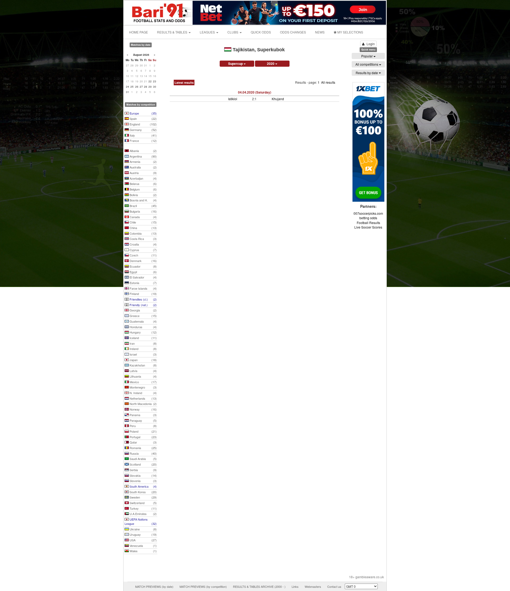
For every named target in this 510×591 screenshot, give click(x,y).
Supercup (236, 63)
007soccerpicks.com (368, 213)
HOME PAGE (138, 32)
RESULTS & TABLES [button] (172, 32)
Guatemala (143, 321)
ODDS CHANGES (293, 32)
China (143, 228)
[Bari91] (158, 12)
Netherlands (143, 398)
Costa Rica (143, 239)
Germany (143, 130)
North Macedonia (143, 404)
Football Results (368, 222)
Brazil (143, 206)
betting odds (368, 218)
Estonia (143, 283)
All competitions (367, 64)
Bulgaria (143, 211)
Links (295, 586)
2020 (271, 63)
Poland (143, 431)
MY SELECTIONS (350, 32)
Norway (143, 409)
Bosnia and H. (143, 200)
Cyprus (143, 250)
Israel (143, 354)
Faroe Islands (143, 288)
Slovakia (143, 475)
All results (328, 82)
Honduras (143, 327)
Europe (143, 113)
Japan (143, 360)
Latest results (184, 83)
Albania (143, 151)
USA (143, 540)
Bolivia (143, 195)
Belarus (143, 183)
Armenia (143, 161)
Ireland (143, 349)
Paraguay (143, 420)
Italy (143, 135)
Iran (143, 343)
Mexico (143, 382)
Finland (143, 294)
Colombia (143, 233)
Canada (143, 217)
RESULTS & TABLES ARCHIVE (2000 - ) (259, 586)
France (143, 140)
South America (143, 486)
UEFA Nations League (141, 521)
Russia (143, 453)
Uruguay (143, 534)
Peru (143, 426)
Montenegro (143, 387)
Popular (367, 56)
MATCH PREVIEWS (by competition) (203, 586)
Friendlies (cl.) (143, 299)
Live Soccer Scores (368, 227)
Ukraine (143, 529)
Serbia (143, 470)
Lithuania (143, 376)
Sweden (143, 497)
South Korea (143, 492)
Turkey (143, 508)
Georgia (143, 310)
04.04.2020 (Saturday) (254, 92)
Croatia (143, 244)
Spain (143, 118)
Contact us (334, 586)
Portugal (143, 437)
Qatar (143, 442)
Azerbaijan (143, 178)
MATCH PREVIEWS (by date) (154, 586)
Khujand (278, 98)
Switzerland (143, 503)
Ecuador (143, 266)
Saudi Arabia (143, 459)
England (143, 124)
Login (371, 43)
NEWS (320, 32)
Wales (143, 551)
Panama (143, 415)
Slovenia (143, 481)
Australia (143, 167)
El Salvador (143, 277)
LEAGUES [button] (208, 32)
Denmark (143, 261)
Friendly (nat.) (143, 305)
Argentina (143, 156)
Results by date (367, 72)
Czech (143, 255)
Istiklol (232, 98)
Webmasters (313, 586)
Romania (143, 448)
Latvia (143, 371)
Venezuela (143, 545)
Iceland (143, 338)
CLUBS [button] (233, 32)
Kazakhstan (143, 365)
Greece (143, 316)
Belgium (143, 189)
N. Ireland (143, 393)
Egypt (143, 272)
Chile (143, 222)
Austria (143, 173)
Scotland (143, 464)
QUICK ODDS (261, 32)
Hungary (143, 332)
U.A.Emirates (143, 514)
